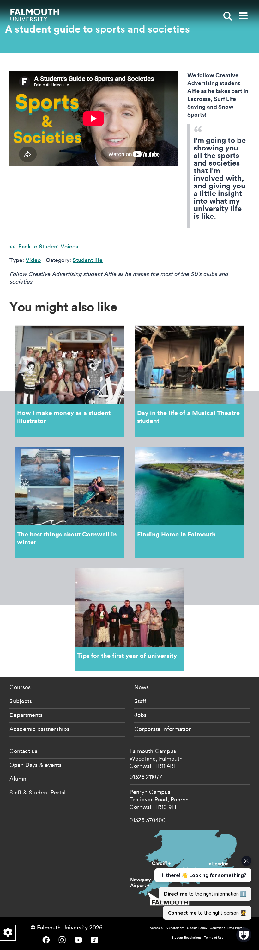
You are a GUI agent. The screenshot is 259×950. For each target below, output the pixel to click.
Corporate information (163, 728)
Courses (20, 686)
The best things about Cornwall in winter (69, 502)
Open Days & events (35, 764)
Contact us (23, 750)
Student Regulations (187, 937)
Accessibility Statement (167, 928)
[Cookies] (7, 932)
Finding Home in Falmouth (189, 502)
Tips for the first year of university (129, 619)
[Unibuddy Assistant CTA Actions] (202, 887)
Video (33, 260)
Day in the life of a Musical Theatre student (189, 381)
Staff (140, 700)
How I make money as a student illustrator (69, 381)
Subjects (20, 700)
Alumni (18, 778)
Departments (26, 714)
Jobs (140, 714)
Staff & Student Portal (37, 792)
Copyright (217, 928)
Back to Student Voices (47, 246)
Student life (88, 260)
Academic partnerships (39, 728)
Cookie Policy (197, 928)
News (141, 686)
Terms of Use (213, 937)
